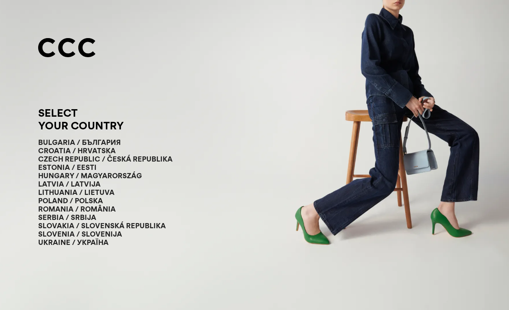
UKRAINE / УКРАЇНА (73, 242)
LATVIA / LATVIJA (69, 184)
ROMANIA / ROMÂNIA (77, 209)
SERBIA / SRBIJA (67, 217)
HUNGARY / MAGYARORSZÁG (90, 175)
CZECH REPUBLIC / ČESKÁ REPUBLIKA (105, 159)
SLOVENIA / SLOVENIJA (80, 234)
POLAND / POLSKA (70, 200)
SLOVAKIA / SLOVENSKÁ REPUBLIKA (102, 225)
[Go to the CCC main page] (66, 48)
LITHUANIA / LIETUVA (76, 192)
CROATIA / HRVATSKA (77, 150)
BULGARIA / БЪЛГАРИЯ (79, 142)
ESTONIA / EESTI (67, 167)
